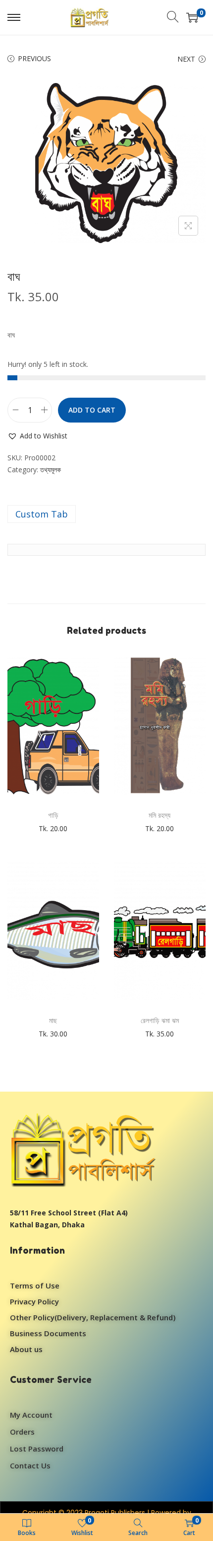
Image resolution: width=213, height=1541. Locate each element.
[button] (37, 436)
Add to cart (91, 410)
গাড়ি (53, 815)
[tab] (106, 514)
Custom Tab (41, 514)
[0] (192, 17)
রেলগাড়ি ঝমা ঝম (160, 1020)
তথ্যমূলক (50, 469)
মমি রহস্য (159, 815)
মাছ (53, 1020)
